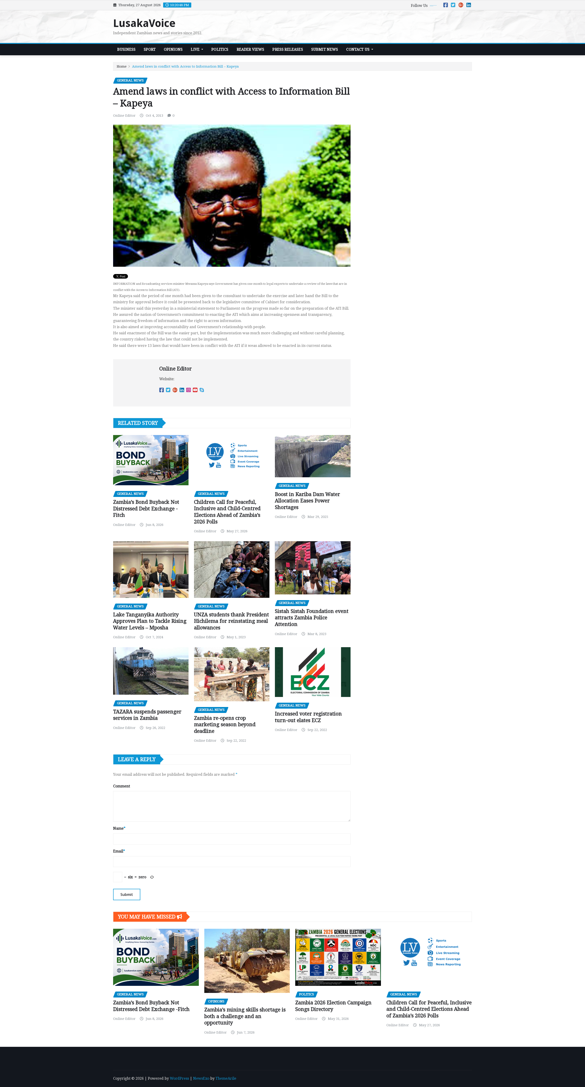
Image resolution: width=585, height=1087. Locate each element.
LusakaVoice (144, 23)
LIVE (195, 49)
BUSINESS (126, 49)
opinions (173, 49)
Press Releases (287, 49)
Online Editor (124, 115)
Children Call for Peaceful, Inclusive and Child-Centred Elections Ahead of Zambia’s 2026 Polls (429, 1009)
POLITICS (219, 49)
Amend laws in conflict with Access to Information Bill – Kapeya (185, 66)
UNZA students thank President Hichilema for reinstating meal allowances (231, 621)
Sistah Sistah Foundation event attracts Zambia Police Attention (311, 617)
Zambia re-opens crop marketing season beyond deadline (224, 724)
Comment (121, 786)
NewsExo (201, 1078)
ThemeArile (225, 1078)
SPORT (150, 49)
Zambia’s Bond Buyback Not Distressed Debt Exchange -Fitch (146, 508)
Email (119, 851)
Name (119, 828)
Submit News (324, 49)
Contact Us (358, 49)
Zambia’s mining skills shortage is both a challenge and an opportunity (245, 1016)
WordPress (179, 1078)
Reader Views (250, 49)
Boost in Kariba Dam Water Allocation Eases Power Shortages (307, 500)
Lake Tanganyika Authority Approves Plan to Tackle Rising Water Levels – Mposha (149, 621)
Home (122, 66)
